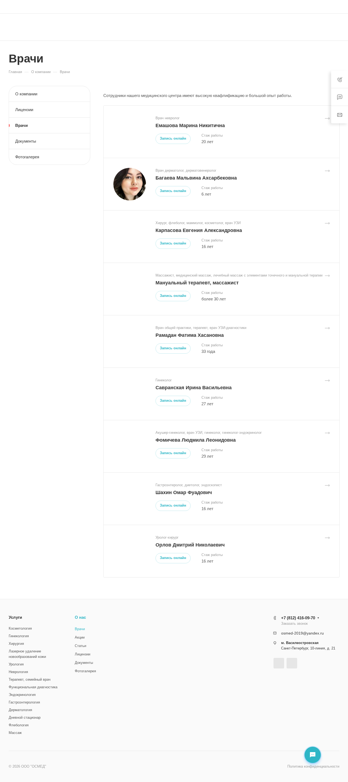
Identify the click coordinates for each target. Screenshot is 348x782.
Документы (25, 141)
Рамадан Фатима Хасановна (190, 335)
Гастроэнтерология (24, 702)
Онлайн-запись (319, 27)
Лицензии (24, 109)
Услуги (15, 617)
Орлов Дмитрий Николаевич (190, 545)
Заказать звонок (271, 6)
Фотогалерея (27, 157)
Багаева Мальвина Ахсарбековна (196, 178)
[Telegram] (279, 663)
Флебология (19, 725)
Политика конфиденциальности (313, 766)
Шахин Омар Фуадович (184, 492)
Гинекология (19, 636)
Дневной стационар (25, 717)
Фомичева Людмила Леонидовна (196, 440)
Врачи (21, 125)
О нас (80, 617)
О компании (26, 94)
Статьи (80, 646)
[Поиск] (287, 27)
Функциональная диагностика (33, 687)
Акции (80, 637)
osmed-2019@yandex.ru (302, 633)
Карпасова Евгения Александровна (199, 230)
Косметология (20, 628)
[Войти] (336, 6)
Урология (16, 664)
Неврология (18, 672)
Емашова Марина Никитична (190, 125)
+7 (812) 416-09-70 (231, 6)
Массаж (15, 733)
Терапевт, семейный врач (30, 679)
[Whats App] (292, 663)
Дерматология (20, 710)
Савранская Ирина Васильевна (194, 387)
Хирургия (16, 644)
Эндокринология (22, 695)
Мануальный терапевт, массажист (197, 282)
